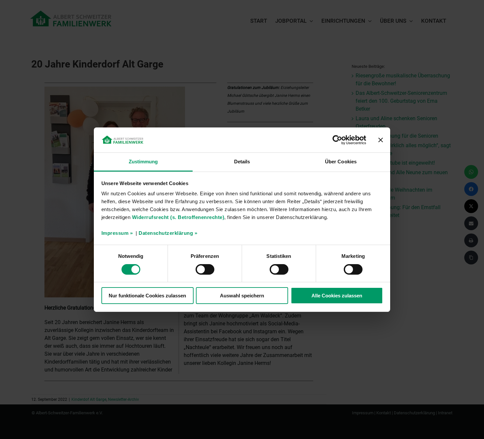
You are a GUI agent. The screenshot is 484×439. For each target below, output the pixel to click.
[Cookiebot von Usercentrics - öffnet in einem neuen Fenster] (337, 140)
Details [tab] (242, 161)
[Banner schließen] (380, 140)
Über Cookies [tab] (341, 161)
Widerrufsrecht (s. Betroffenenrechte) (178, 217)
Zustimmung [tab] (143, 161)
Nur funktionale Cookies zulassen (147, 295)
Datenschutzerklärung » (168, 233)
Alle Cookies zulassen (336, 295)
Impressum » (117, 233)
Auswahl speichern (242, 295)
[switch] (205, 269)
